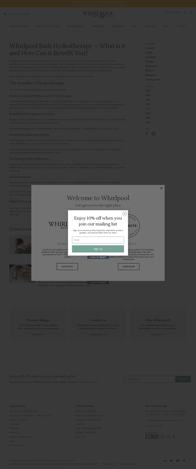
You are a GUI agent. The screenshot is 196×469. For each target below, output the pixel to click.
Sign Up (98, 248)
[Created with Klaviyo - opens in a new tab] (98, 257)
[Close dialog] (124, 213)
